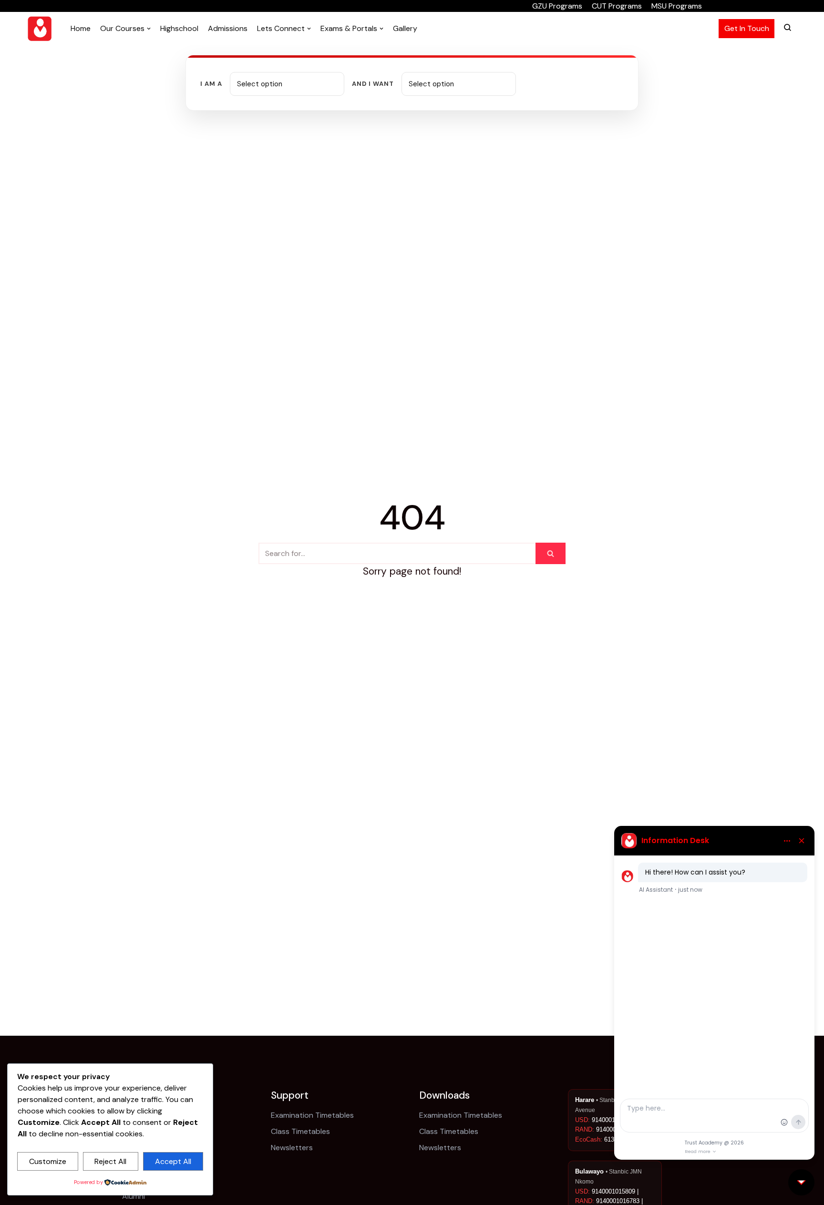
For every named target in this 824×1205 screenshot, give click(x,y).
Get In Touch (746, 28)
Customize (47, 1161)
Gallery (405, 28)
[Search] (551, 553)
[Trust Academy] (39, 28)
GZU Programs (557, 6)
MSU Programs (676, 6)
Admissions (227, 28)
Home (81, 28)
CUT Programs (617, 6)
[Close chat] (801, 1182)
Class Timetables (300, 1131)
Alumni (133, 1196)
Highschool (179, 28)
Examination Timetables (312, 1115)
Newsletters (292, 1148)
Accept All (173, 1161)
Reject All (110, 1161)
